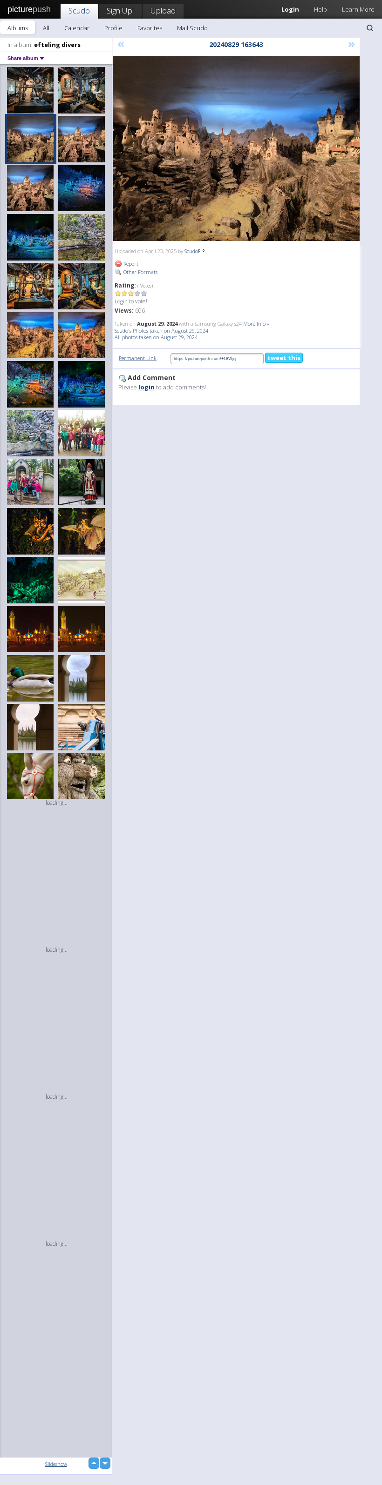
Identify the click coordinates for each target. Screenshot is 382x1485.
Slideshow (56, 1463)
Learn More (358, 9)
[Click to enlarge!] (236, 148)
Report (130, 263)
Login (121, 301)
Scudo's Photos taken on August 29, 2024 (161, 330)
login (146, 387)
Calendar (76, 28)
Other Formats (139, 271)
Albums (17, 28)
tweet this (283, 358)
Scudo (79, 10)
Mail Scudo (192, 28)
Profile (113, 28)
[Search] (369, 27)
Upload (163, 10)
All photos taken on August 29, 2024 (156, 337)
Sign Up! (120, 10)
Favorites (149, 28)
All (46, 28)
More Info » (256, 323)
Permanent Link (138, 358)
